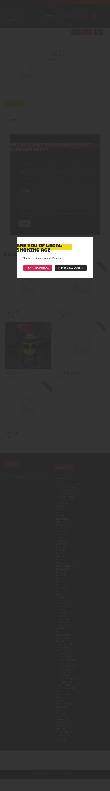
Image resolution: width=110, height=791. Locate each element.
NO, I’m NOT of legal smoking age (70, 268)
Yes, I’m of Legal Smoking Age (38, 268)
